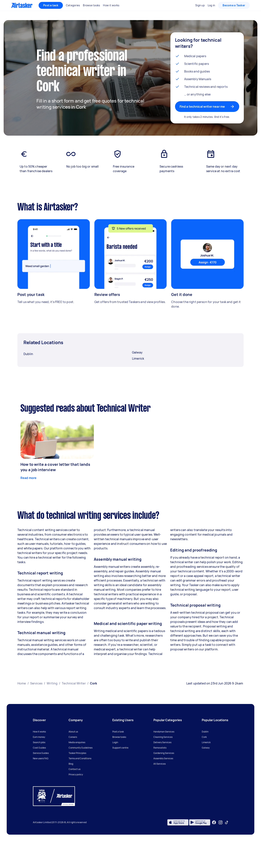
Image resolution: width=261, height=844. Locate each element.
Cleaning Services (163, 737)
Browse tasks (119, 737)
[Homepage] (22, 5)
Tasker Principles (77, 753)
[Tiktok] (226, 822)
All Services (159, 763)
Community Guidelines (80, 747)
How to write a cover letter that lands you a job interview (55, 467)
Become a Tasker (234, 5)
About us (73, 731)
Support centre (120, 747)
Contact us (74, 769)
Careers (73, 737)
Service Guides (41, 753)
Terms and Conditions (80, 758)
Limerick (206, 742)
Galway (206, 747)
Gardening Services (163, 753)
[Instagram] (221, 822)
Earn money (39, 737)
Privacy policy (76, 774)
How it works (39, 731)
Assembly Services (163, 758)
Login (115, 742)
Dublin (205, 731)
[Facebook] (214, 822)
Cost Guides (39, 747)
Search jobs (39, 742)
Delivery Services (162, 742)
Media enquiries (77, 742)
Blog (71, 763)
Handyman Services (163, 731)
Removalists (159, 747)
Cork (204, 737)
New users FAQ (40, 758)
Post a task (50, 5)
